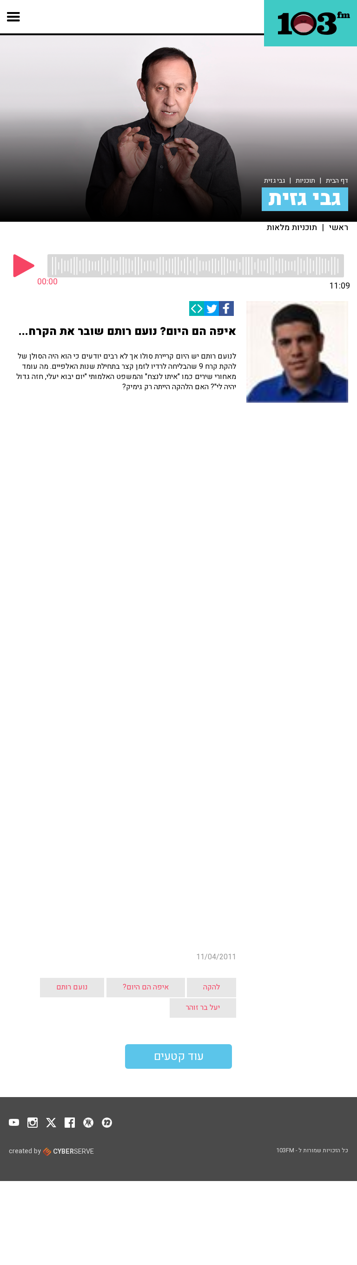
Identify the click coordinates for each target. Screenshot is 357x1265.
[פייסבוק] (226, 308)
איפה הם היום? (146, 987)
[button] (13, 16)
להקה (211, 987)
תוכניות (305, 181)
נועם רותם (72, 987)
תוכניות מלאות (291, 228)
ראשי (338, 228)
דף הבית (337, 181)
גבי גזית (274, 181)
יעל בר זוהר (203, 1007)
